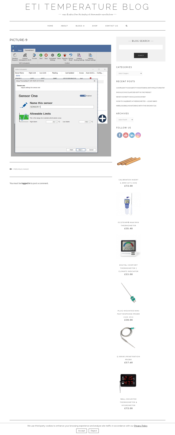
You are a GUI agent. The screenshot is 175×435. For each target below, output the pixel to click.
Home (50, 26)
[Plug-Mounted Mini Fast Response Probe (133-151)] (128, 293)
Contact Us (111, 26)
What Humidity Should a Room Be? (131, 97)
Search (141, 55)
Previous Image (21, 169)
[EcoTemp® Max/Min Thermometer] (128, 205)
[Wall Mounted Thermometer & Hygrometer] (128, 381)
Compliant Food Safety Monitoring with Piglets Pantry (140, 88)
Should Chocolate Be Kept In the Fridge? (133, 92)
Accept (81, 431)
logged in (25, 183)
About (64, 26)
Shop (95, 26)
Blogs (79, 26)
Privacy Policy (140, 426)
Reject (94, 431)
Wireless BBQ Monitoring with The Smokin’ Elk (136, 106)
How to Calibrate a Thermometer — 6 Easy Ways (136, 101)
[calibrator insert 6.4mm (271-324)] (128, 162)
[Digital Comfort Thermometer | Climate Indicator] (128, 247)
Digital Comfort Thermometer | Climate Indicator (128, 268)
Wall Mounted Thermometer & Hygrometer (128, 402)
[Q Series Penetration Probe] (128, 339)
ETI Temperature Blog (87, 7)
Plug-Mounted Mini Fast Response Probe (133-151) (128, 314)
